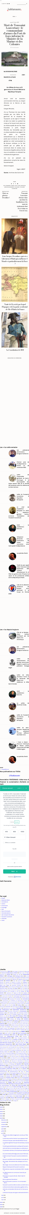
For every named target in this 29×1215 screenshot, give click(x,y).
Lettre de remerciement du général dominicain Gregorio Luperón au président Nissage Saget (19, 663)
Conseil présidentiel (13, 1002)
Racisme (21, 1079)
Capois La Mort (17, 992)
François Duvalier (4, 1025)
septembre (4, 1126)
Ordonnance (2, 1070)
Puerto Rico (4, 1079)
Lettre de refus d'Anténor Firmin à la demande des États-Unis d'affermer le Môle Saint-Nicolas (19, 679)
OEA (19, 1068)
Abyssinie (27, 971)
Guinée (5, 1031)
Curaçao (26, 1005)
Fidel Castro (4, 1022)
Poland (19, 1074)
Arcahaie (8, 979)
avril (2, 1197)
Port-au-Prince (16, 1076)
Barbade (1, 982)
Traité (4, 1094)
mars (2, 1199)
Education (25, 1014)
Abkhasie (21, 971)
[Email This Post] (17, 183)
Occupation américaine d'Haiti (8, 1068)
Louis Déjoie (12, 1057)
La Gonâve (17, 1048)
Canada (22, 991)
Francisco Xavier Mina (23, 1023)
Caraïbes (25, 992)
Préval (18, 1077)
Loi (7, 1058)
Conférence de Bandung (16, 1000)
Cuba (14, 1005)
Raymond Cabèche (20, 1080)
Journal (6, 1045)
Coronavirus (4, 1003)
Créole (3, 1005)
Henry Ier (14, 1034)
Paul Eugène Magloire (15, 1073)
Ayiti (4, 185)
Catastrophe (18, 994)
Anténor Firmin (26, 977)
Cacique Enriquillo (11, 989)
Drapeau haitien (3, 1012)
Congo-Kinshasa (4, 1002)
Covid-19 (27, 1003)
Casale (12, 994)
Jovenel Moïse (22, 1045)
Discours (2, 1011)
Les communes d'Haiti (9, 1053)
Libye (12, 1056)
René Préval (18, 1082)
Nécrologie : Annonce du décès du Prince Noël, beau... (16, 1165)
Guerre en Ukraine (20, 1029)
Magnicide (25, 1057)
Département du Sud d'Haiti (9, 1008)
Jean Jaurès (25, 1041)
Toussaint (17, 187)
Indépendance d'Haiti (12, 1036)
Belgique (25, 982)
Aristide (26, 979)
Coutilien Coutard (20, 1003)
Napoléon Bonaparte (9, 187)
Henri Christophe (22, 1033)
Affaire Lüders (22, 972)
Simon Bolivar (3, 1090)
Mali (1, 1059)
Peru (27, 1073)
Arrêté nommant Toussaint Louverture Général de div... (15, 1156)
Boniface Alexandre (12, 986)
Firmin (10, 1022)
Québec (10, 1079)
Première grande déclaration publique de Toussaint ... (16, 1146)
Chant (10, 995)
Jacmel (9, 1039)
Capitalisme (8, 992)
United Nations (9, 1096)
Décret (21, 1006)
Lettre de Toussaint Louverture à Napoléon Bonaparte (23, 497)
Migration (2, 1064)
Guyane (9, 1031)
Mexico (11, 1062)
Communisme (6, 1000)
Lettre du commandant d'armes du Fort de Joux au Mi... (15, 1189)
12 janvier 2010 (3, 971)
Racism (15, 1079)
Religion (10, 1082)
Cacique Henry (20, 989)
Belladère (2, 983)
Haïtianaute (7, 1213)
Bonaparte (8, 185)
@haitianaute (14, 775)
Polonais (8, 1076)
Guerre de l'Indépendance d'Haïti (7, 1029)
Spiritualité (18, 1089)
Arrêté (1, 980)
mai (2, 1195)
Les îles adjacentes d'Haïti (21, 1053)
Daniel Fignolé (15, 1006)
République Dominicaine (14, 1083)
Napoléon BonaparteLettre (13, 1065)
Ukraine (23, 1094)
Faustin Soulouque (25, 1020)
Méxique (26, 1062)
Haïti (2, 909)
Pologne (2, 1076)
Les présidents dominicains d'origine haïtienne (23, 451)
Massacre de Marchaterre (17, 1060)
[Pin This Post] (15, 183)
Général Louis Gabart (24, 1025)
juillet (2, 1131)
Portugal (2, 1077)
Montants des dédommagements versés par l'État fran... (15, 1135)
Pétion (1, 1074)
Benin (7, 983)
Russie (13, 1085)
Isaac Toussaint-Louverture (21, 1037)
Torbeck (5, 1093)
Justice (17, 1047)
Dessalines (20, 1008)
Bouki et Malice (24, 986)
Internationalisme (6, 913)
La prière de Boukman (16, 1050)
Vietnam (8, 1099)
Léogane (17, 1051)
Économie (9, 1014)
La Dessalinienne (9, 1048)
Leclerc (11, 1051)
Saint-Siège (2, 1086)
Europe (18, 1019)
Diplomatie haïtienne (19, 1009)
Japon (19, 1041)
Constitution (22, 1002)
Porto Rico (25, 1076)
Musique (12, 1064)
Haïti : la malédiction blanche (23, 526)
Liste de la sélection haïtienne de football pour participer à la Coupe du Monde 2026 (19, 589)
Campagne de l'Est (14, 991)
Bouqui (11, 988)
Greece (26, 1026)
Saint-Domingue (22, 1085)
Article (8, 980)
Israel (1, 1039)
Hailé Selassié (16, 1031)
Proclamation (25, 1077)
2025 (1, 1109)
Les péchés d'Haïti (22, 553)
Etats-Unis (3, 1019)
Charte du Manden (8, 997)
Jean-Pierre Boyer (20, 1044)
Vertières (27, 1097)
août (2, 1129)
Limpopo (17, 1056)
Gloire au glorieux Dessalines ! (10, 1179)
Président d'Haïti (10, 1077)
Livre (3, 1058)
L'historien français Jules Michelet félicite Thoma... (15, 1140)
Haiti (16, 185)
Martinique (7, 1060)
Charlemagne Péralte (18, 995)
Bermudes (25, 983)
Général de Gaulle (15, 1025)
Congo (25, 1000)
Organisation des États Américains (15, 1070)
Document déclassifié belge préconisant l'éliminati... (16, 1153)
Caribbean (2, 994)
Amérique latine (19, 976)
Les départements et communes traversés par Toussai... (14, 1173)
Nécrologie (7, 1067)
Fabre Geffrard (9, 1020)
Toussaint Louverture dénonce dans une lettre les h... (16, 1185)
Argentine (21, 979)
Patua (7, 1073)
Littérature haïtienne (24, 1056)
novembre (3, 1122)
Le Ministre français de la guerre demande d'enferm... (16, 1192)
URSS (26, 1096)
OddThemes (22, 1213)
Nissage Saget (24, 1067)
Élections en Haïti (4, 1015)
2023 (1, 1113)
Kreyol (22, 1047)
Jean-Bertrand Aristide (6, 1042)
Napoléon (23, 185)
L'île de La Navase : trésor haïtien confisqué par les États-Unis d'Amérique (23, 636)
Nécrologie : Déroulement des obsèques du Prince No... (15, 1162)
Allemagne (10, 976)
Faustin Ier (16, 1020)
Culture (3, 903)
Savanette (25, 1086)
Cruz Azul (9, 1005)
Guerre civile (25, 1028)
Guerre (18, 1028)
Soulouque (11, 1089)
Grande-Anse (15, 1026)
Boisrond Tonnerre (16, 985)
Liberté (8, 1056)
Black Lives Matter (4, 985)
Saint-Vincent (9, 1086)
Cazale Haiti (4, 995)
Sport (23, 1089)
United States (18, 1096)
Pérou (23, 1073)
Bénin (11, 983)
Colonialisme (4, 902)
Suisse (2, 1091)
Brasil (21, 988)
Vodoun (10, 1100)
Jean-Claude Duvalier (19, 1042)
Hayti (14, 1033)
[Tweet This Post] (11, 183)
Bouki (18, 986)
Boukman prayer (3, 988)
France (13, 185)
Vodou (2, 920)
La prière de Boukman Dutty (23, 704)
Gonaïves (8, 1026)
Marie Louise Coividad (16, 1059)
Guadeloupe (12, 1028)
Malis (9, 1059)
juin (2, 1133)
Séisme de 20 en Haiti (11, 1088)
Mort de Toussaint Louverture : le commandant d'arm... (14, 1182)
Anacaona (6, 977)
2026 (1, 1107)
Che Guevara (16, 997)
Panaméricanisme (14, 1071)
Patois (22, 1071)
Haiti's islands (8, 1033)
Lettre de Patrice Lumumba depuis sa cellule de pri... (15, 1148)
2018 (1, 1206)
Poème (8, 1074)
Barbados (8, 982)
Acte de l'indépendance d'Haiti (9, 973)
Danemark (8, 1006)
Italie (5, 1039)
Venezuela (3, 918)
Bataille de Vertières (16, 982)
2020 (1, 1202)
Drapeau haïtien (13, 1012)
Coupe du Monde (11, 1003)
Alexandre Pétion (5, 900)
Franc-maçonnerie (24, 1022)
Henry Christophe (5, 911)
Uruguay (2, 1097)
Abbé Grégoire (15, 971)
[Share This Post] (13, 183)
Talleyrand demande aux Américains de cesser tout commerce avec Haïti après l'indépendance (19, 541)
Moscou (7, 1064)
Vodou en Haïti (3, 1100)
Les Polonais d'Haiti (22, 1054)
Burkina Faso (3, 989)
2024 (1, 1111)
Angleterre (18, 977)
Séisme (1, 1088)
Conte (27, 1002)
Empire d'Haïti (3, 1017)
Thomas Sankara (23, 1091)
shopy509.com (5, 769)
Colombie (18, 999)
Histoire (22, 1034)
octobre (3, 1124)
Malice (4, 1059)
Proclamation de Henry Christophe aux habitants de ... (16, 1151)
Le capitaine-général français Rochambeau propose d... (16, 1143)
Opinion (24, 1068)
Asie (14, 980)
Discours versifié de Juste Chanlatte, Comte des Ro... (16, 1159)
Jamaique (13, 1041)
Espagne (18, 1017)
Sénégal (26, 1088)
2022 (1, 1116)
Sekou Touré (20, 1088)
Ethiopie (12, 1019)
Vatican (12, 1097)
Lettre (19, 185)
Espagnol (25, 1017)
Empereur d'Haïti (22, 1016)
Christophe (4, 999)
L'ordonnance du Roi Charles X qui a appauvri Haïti (15, 1138)
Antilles (3, 979)
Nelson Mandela (15, 1067)
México (15, 1062)
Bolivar (25, 985)
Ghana (2, 1026)
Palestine (25, 1070)
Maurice (6, 1062)
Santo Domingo (17, 1086)
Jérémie (1, 1045)
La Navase (24, 1048)
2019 (1, 1204)
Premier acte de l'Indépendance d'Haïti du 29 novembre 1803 (23, 464)
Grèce (21, 1026)
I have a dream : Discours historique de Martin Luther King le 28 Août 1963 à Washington (23, 745)
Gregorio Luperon (3, 1028)
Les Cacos (23, 1051)
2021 (1, 1118)
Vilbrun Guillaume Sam (17, 1099)
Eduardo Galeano (17, 1014)
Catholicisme (25, 994)
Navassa (2, 1067)
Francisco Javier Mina (11, 1023)
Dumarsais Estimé (23, 1012)
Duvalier (2, 1014)
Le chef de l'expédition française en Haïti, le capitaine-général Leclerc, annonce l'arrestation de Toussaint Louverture (19, 512)
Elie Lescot (13, 1016)
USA (7, 1097)
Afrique (3, 898)
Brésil (26, 988)
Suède (27, 1089)
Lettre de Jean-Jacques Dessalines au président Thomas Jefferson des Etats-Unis (23, 731)
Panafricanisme (3, 1071)
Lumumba (19, 1057)
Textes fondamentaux (11, 1091)
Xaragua (15, 1100)
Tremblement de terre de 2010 (14, 1094)
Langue (24, 1050)
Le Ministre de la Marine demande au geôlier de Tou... (15, 1187)
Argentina (14, 979)
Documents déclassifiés (13, 1011)
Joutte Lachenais (13, 1045)
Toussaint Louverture (6, 916)
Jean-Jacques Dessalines (7, 915)
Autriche (19, 980)
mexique (20, 1062)
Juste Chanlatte (11, 1047)
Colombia (12, 999)
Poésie (14, 1074)
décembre (3, 1120)
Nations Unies (24, 1065)
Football (15, 1022)
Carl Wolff (8, 994)
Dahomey (2, 1006)
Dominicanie (4, 905)
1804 (9, 971)
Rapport (13, 1080)
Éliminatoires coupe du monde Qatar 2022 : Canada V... (15, 1169)
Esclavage (3, 907)
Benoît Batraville (17, 983)
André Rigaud (12, 977)
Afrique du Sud (16, 974)
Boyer (16, 988)
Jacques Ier (16, 1039)
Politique (25, 1074)
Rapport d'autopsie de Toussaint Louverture (14, 1167)
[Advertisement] (11, 436)
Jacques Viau (7, 1041)
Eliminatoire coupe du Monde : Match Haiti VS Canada (14, 1176)
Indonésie (25, 1036)
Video (3, 1099)
